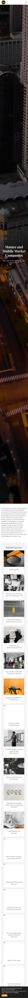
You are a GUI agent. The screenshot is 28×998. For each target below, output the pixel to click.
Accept (4, 995)
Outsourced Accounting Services (14, 883)
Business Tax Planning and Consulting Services (14, 595)
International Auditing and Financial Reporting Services (14, 805)
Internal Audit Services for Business (14, 778)
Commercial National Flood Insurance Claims (14, 621)
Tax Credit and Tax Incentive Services (14, 985)
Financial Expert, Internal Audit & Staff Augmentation (14, 751)
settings (16, 992)
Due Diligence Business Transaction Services (14, 673)
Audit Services (14, 570)
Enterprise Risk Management (14, 724)
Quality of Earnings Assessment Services (14, 908)
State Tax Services (14, 960)
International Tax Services (14, 832)
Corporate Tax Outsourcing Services (14, 647)
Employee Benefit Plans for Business (14, 699)
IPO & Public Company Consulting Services (14, 858)
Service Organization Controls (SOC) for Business (14, 935)
